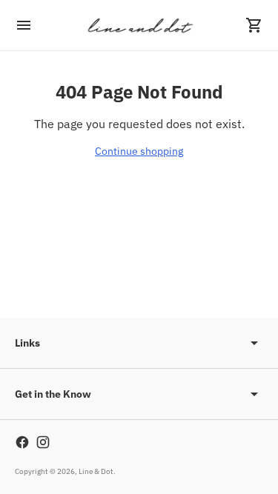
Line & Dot (96, 471)
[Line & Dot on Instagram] (43, 442)
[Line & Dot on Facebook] (22, 442)
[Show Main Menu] (23, 25)
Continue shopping (139, 151)
